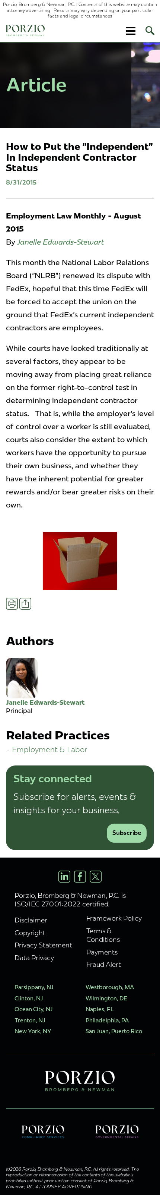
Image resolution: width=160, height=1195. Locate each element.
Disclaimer (31, 920)
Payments (102, 952)
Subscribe (126, 832)
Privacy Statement (43, 945)
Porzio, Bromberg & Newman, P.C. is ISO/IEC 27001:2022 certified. (70, 899)
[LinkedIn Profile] (64, 877)
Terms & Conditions (103, 935)
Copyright (30, 932)
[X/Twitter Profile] (96, 877)
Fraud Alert (103, 964)
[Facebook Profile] (80, 877)
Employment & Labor (49, 749)
